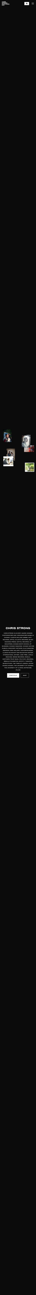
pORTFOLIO (13, 675)
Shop (25, 675)
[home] (11, 3)
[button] (26, 3)
